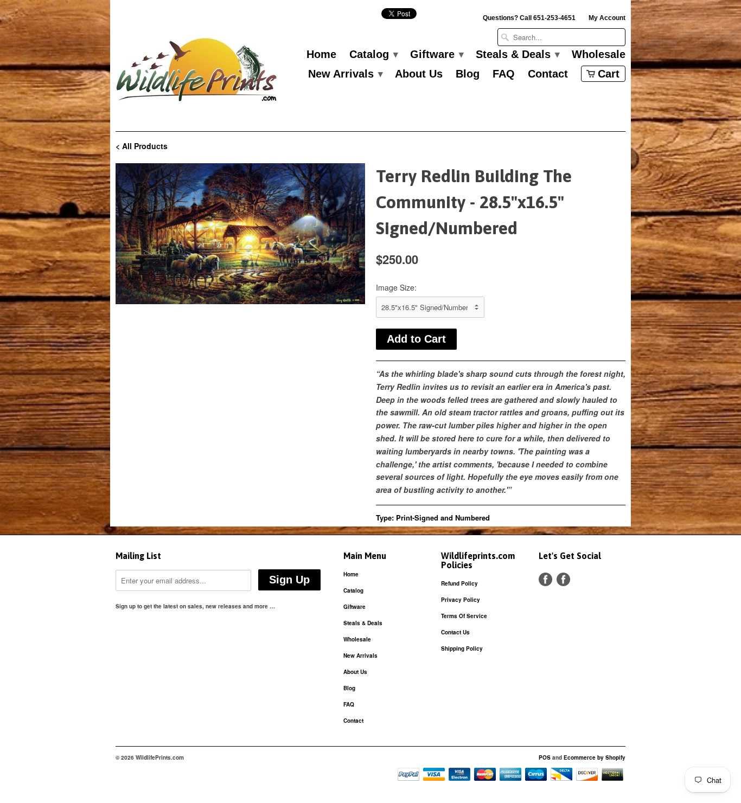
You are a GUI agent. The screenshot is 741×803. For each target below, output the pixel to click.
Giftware (436, 54)
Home (321, 54)
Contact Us (455, 632)
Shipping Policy (462, 648)
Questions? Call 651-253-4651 (529, 18)
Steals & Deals (517, 54)
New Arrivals (345, 74)
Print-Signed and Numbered (443, 517)
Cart (608, 74)
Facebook (545, 579)
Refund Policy (459, 583)
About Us (419, 74)
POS (545, 757)
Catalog (373, 54)
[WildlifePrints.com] (197, 72)
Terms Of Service (464, 616)
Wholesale (598, 54)
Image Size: (396, 287)
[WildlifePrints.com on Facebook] (563, 579)
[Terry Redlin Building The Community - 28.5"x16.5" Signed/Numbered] (240, 233)
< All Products (142, 145)
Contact (548, 74)
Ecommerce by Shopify (594, 757)
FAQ (504, 74)
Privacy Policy (460, 599)
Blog (468, 74)
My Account (607, 18)
